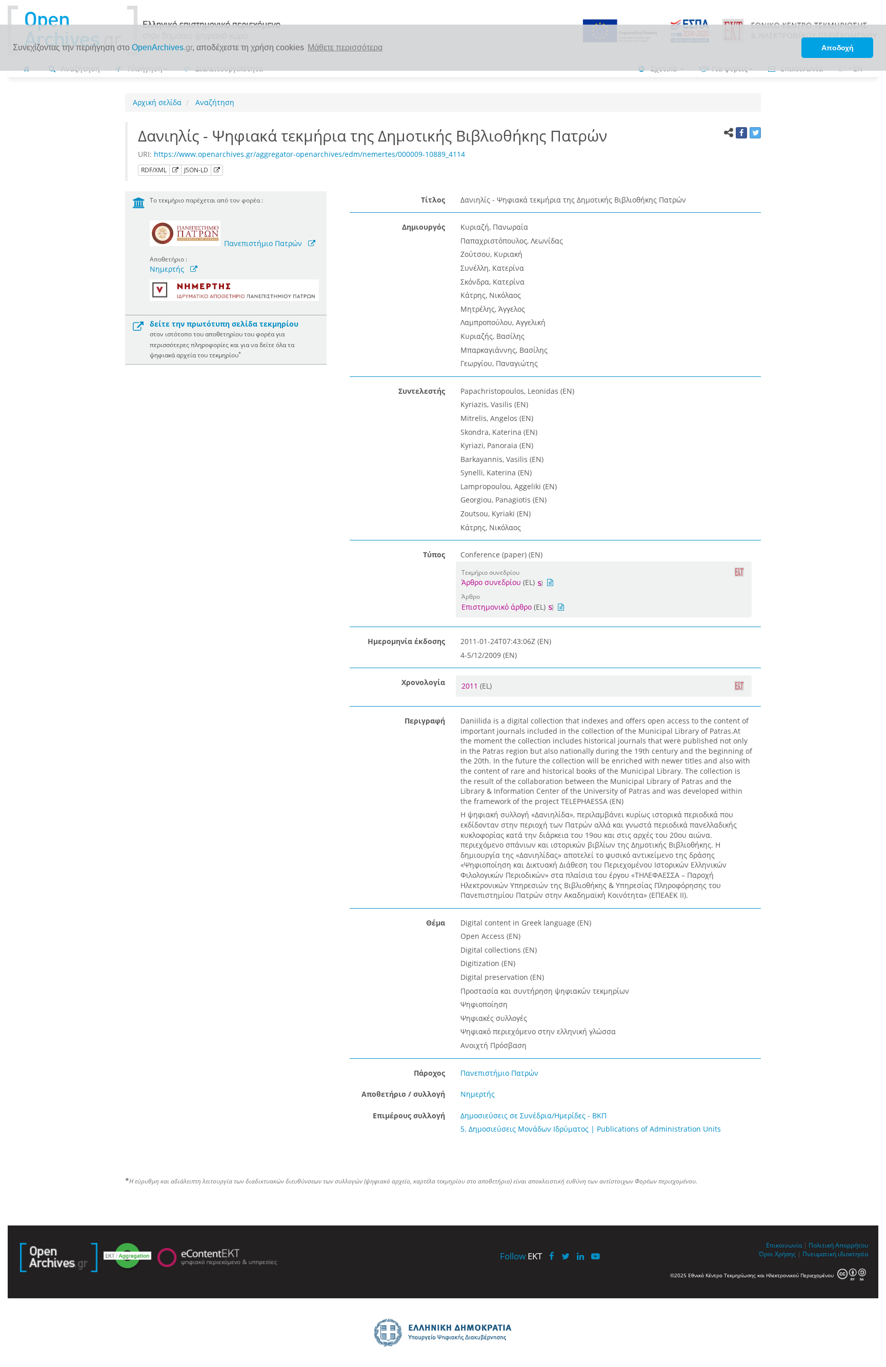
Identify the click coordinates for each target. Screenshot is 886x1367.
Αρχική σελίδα (157, 102)
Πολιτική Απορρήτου (838, 1245)
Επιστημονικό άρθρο (496, 607)
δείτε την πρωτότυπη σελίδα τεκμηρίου (224, 324)
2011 (470, 686)
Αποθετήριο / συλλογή (403, 1094)
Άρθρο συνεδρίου (491, 582)
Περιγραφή (425, 721)
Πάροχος (429, 1073)
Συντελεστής (421, 391)
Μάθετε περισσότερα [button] (345, 47)
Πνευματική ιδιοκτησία (835, 1254)
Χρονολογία (423, 682)
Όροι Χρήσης (777, 1254)
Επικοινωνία (784, 1245)
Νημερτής (167, 269)
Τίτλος (433, 200)
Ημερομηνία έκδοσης (406, 641)
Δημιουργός (423, 227)
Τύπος (434, 554)
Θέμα (435, 923)
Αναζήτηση (213, 102)
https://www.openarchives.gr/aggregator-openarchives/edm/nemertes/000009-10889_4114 (309, 154)
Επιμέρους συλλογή (409, 1115)
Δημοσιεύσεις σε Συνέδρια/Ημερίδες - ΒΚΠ (533, 1115)
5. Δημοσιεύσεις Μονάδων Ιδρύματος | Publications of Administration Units (590, 1129)
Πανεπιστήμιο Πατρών (263, 243)
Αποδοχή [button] (837, 48)
